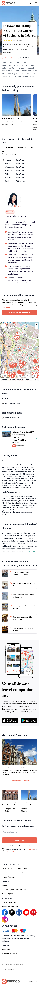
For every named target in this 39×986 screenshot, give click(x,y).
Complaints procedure (10, 954)
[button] (19, 349)
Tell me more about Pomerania (19, 781)
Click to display (10, 151)
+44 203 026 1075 (9, 902)
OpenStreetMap (6, 322)
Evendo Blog (6, 873)
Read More (33, 552)
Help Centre (6, 949)
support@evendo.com (10, 906)
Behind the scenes (23, 873)
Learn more (6, 307)
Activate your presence (19, 312)
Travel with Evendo (8, 869)
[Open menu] (36, 3)
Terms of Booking (8, 969)
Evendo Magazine (8, 877)
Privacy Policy (9, 851)
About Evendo (22, 869)
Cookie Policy (29, 849)
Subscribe (19, 840)
